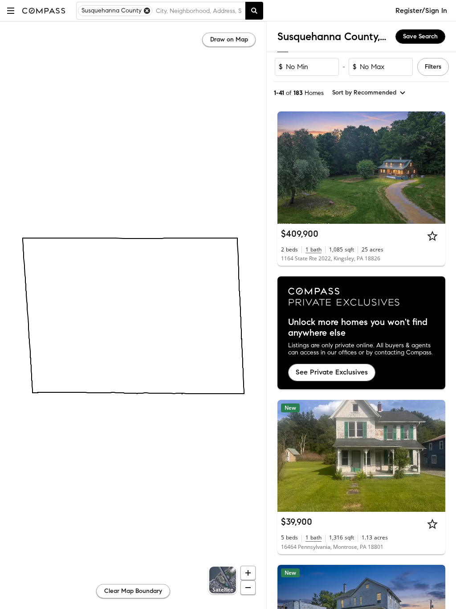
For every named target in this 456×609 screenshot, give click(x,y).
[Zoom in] (248, 573)
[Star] (432, 235)
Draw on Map (229, 39)
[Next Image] (435, 167)
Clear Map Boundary (133, 591)
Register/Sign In (421, 10)
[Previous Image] (288, 167)
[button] (10, 10)
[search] (254, 11)
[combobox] (198, 10)
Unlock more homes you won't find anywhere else (358, 327)
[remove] (147, 10)
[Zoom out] (248, 587)
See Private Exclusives (332, 372)
